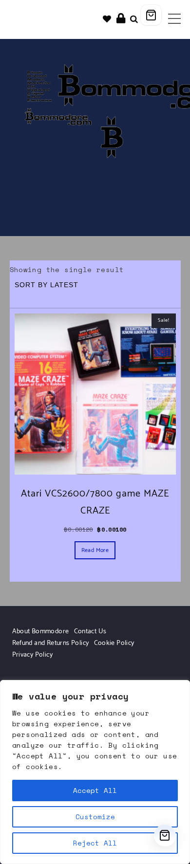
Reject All (95, 843)
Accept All (95, 790)
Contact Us (90, 631)
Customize (95, 816)
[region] (95, 772)
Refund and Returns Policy (50, 643)
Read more (95, 550)
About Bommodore (40, 631)
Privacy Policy (32, 655)
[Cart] (151, 15)
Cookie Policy (114, 643)
